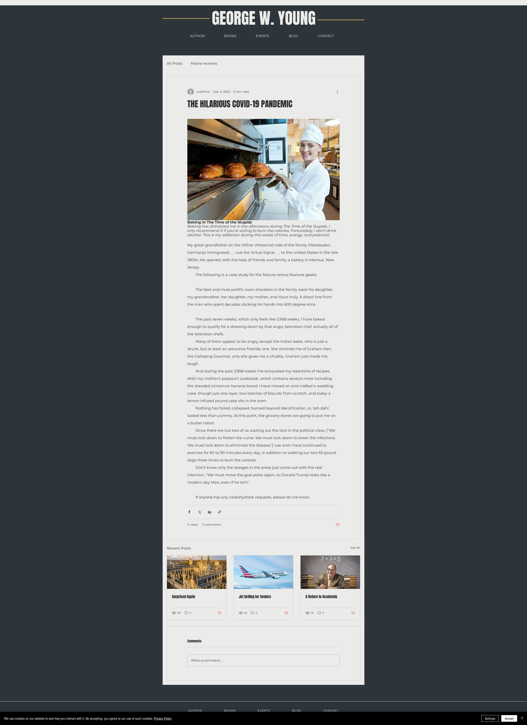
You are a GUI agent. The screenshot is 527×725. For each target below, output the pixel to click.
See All (355, 548)
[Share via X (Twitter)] (199, 512)
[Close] (522, 718)
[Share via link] (220, 512)
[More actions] (337, 91)
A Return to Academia (321, 596)
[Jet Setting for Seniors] (263, 572)
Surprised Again (183, 596)
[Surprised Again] (196, 572)
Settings (490, 718)
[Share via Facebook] (189, 512)
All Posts (175, 63)
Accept (509, 718)
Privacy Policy (163, 718)
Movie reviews (204, 63)
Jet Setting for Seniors (255, 596)
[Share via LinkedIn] (209, 512)
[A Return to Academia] (330, 572)
